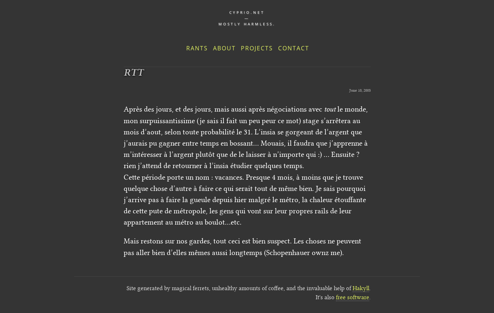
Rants (197, 48)
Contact (293, 48)
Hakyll (361, 288)
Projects (257, 48)
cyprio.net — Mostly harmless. (247, 18)
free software (352, 297)
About (224, 48)
